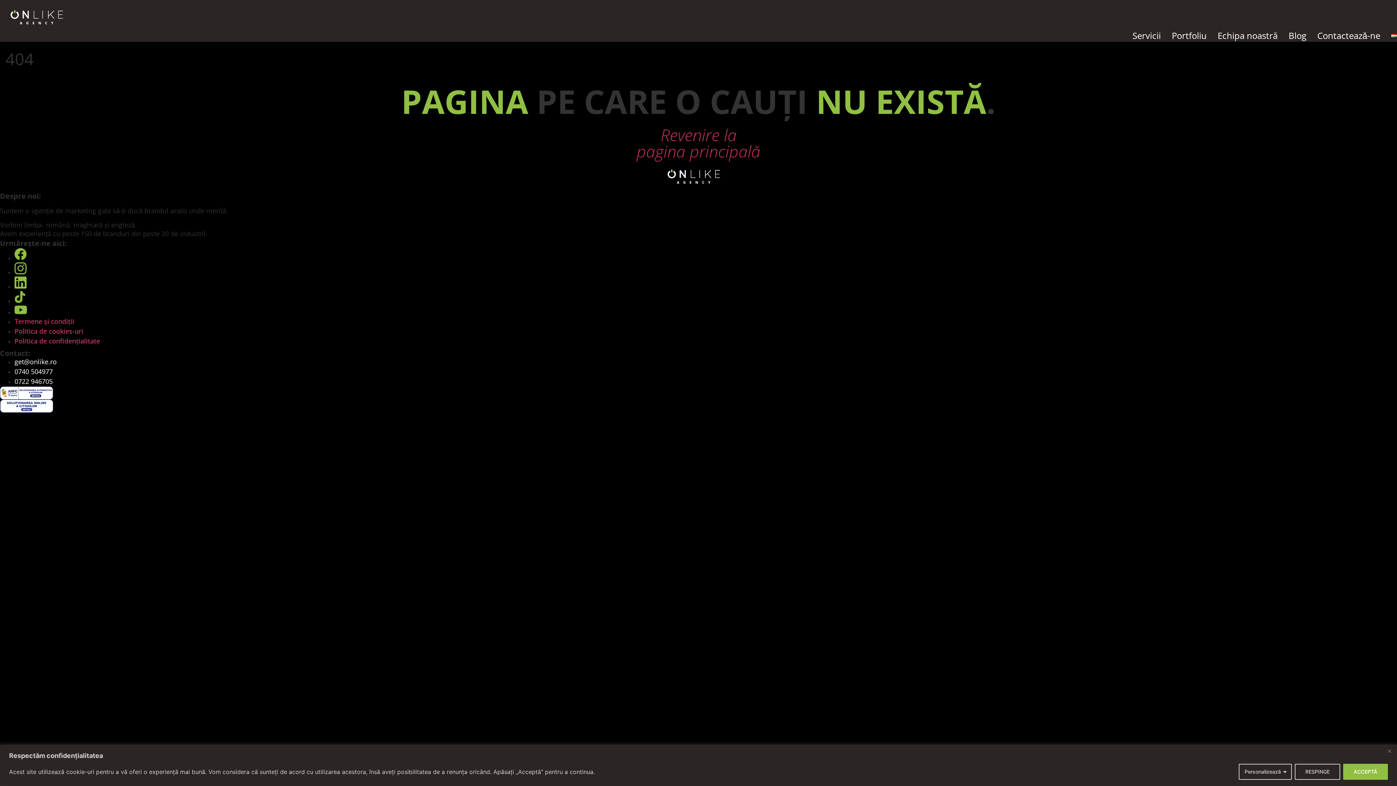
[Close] (1389, 751)
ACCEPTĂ (1365, 772)
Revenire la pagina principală (698, 143)
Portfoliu (1189, 35)
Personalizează (1263, 772)
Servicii (1147, 35)
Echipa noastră (1248, 35)
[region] (698, 765)
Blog (1297, 35)
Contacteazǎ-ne (1348, 35)
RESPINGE (1317, 772)
